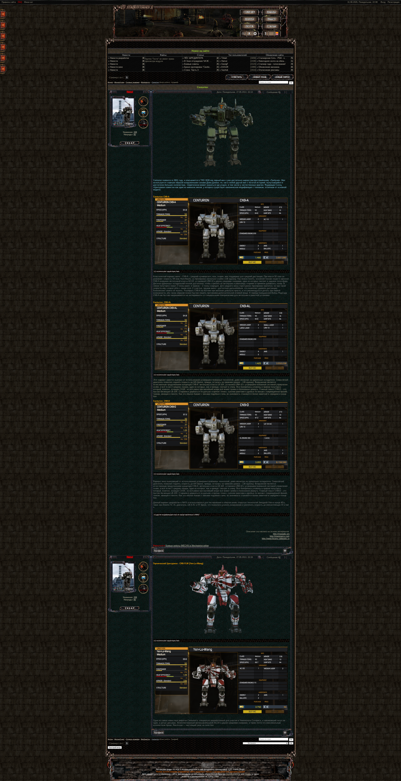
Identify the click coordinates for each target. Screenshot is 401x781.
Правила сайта (9, 2)
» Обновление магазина (268, 67)
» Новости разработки (118, 58)
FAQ (20, 2)
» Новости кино (115, 67)
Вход (383, 2)
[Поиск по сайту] (243, 33)
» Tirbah (223, 58)
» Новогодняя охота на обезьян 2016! (274, 61)
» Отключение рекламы (268, 70)
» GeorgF (224, 64)
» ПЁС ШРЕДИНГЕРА (192, 58)
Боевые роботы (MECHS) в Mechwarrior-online (187, 545)
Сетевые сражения (132, 82)
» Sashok (224, 70)
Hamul (130, 92)
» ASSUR (224, 67)
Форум (110, 82)
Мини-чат (28, 2)
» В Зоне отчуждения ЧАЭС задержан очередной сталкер (209, 61)
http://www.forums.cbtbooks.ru (275, 538)
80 (135, 134)
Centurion (155, 82)
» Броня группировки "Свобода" (197, 67)
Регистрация (393, 2)
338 (135, 132)
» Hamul (223, 61)
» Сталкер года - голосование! (271, 64)
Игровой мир (119, 82)
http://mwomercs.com (279, 536)
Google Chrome (233, 774)
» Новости (113, 61)
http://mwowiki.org (281, 534)
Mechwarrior (145, 82)
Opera (247, 774)
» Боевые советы (190, 64)
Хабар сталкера (129, 142)
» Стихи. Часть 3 (190, 70)
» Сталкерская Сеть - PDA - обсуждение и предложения (283, 58)
